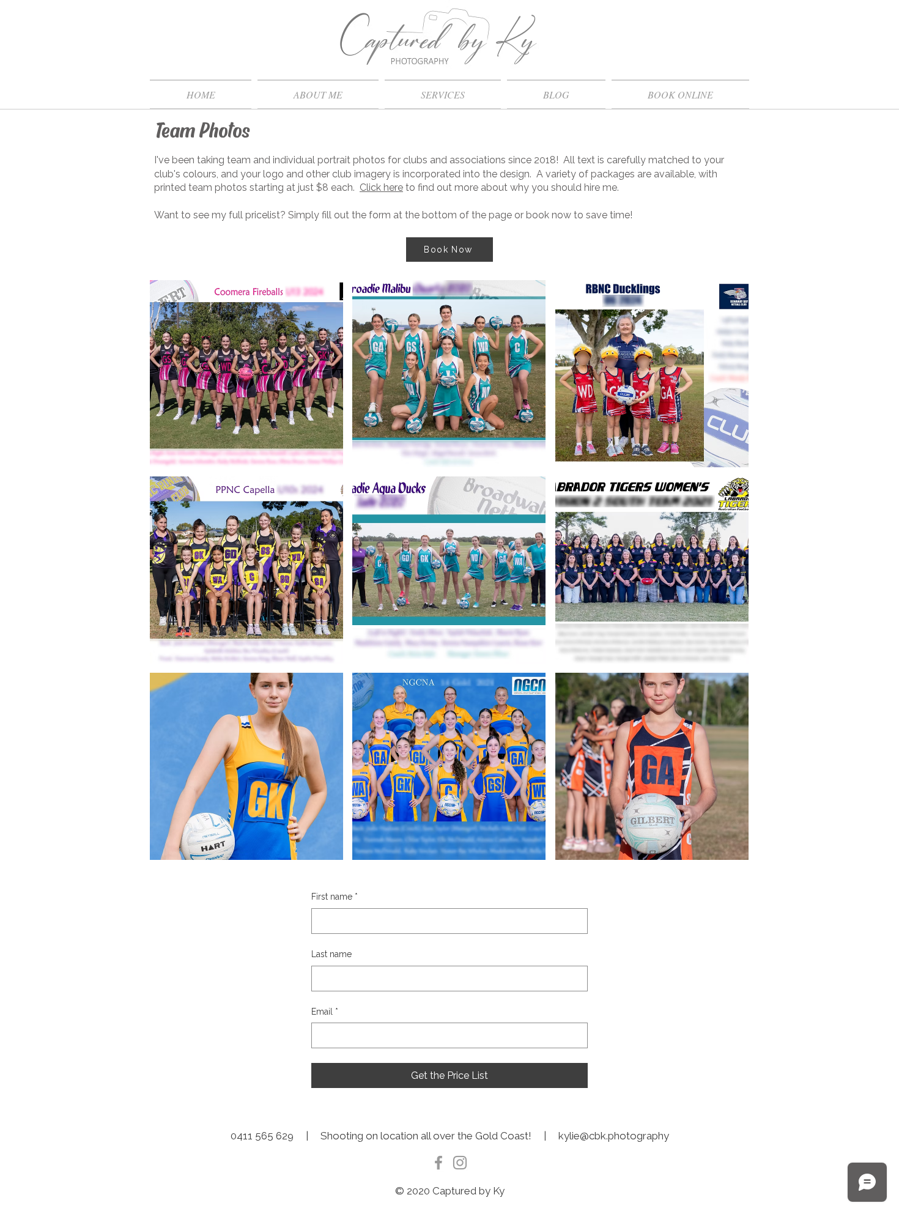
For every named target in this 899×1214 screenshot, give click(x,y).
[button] (443, 94)
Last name (331, 954)
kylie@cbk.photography (613, 1136)
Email (324, 1011)
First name (334, 896)
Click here (381, 187)
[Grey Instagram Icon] (460, 1162)
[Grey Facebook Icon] (438, 1162)
